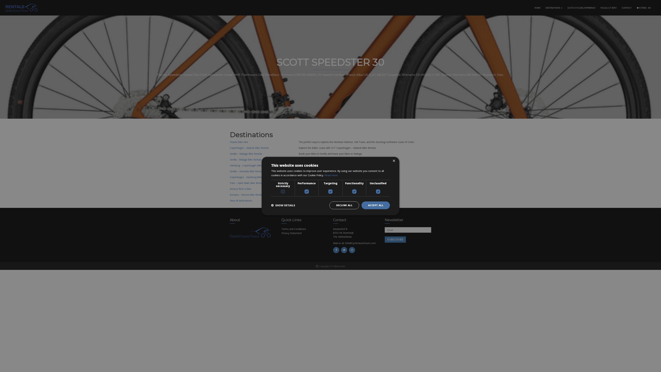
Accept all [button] (375, 205)
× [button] (393, 161)
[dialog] (330, 186)
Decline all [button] (344, 205)
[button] (283, 205)
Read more (331, 175)
